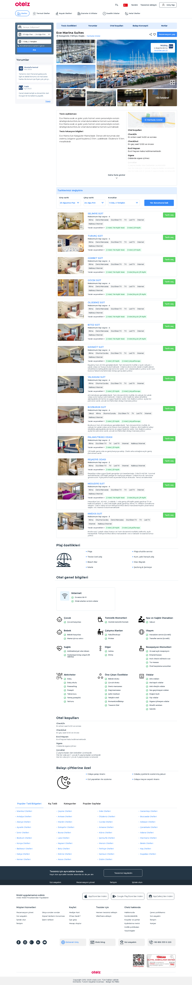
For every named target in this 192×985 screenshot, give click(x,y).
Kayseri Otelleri (65, 843)
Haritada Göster (155, 120)
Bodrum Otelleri (24, 838)
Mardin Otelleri (65, 822)
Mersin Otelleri (106, 843)
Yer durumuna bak (159, 203)
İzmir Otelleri (23, 832)
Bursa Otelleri (64, 832)
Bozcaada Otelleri (148, 816)
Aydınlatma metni (132, 923)
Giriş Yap (171, 5)
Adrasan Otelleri (147, 822)
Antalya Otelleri (24, 816)
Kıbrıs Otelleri (105, 832)
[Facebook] (18, 942)
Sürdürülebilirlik (131, 916)
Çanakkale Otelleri (149, 827)
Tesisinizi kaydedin (123, 873)
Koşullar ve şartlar (132, 920)
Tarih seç (169, 215)
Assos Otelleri (64, 859)
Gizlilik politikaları (131, 927)
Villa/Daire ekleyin (103, 916)
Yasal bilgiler (129, 931)
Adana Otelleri (147, 832)
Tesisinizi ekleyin (148, 5)
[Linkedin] (38, 942)
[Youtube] (45, 942)
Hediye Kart (74, 912)
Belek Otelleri (146, 843)
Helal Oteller (134, 13)
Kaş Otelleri (145, 848)
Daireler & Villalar (89, 13)
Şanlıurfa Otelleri (107, 838)
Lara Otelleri (63, 838)
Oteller (24, 13)
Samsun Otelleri (106, 854)
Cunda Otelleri (106, 822)
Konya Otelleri (23, 843)
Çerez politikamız (157, 912)
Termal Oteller (43, 13)
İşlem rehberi (48, 920)
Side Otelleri (105, 811)
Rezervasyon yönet (85, 882)
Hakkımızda (129, 912)
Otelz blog (100, 942)
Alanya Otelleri (24, 822)
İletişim (113, 882)
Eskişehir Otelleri (66, 827)
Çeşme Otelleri (65, 811)
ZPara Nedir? (75, 916)
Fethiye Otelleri (106, 848)
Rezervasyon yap (167, 34)
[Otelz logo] (22, 5)
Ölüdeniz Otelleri (107, 816)
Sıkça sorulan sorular (51, 912)
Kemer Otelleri (24, 859)
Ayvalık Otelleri (24, 827)
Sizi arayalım (55, 882)
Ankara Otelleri (65, 816)
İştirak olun (137, 882)
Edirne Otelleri (65, 854)
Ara (34, 50)
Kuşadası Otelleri (148, 854)
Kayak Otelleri (65, 13)
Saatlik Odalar (113, 13)
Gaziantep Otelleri (148, 811)
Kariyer (153, 923)
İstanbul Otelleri (24, 811)
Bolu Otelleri (64, 848)
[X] (32, 942)
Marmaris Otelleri (148, 838)
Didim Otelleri (105, 859)
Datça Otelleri (23, 854)
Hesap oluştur (75, 923)
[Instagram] (25, 942)
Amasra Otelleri (106, 827)
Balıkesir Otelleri (25, 848)
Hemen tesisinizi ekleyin (106, 912)
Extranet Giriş (72, 942)
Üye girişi (73, 920)
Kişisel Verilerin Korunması (53, 916)
